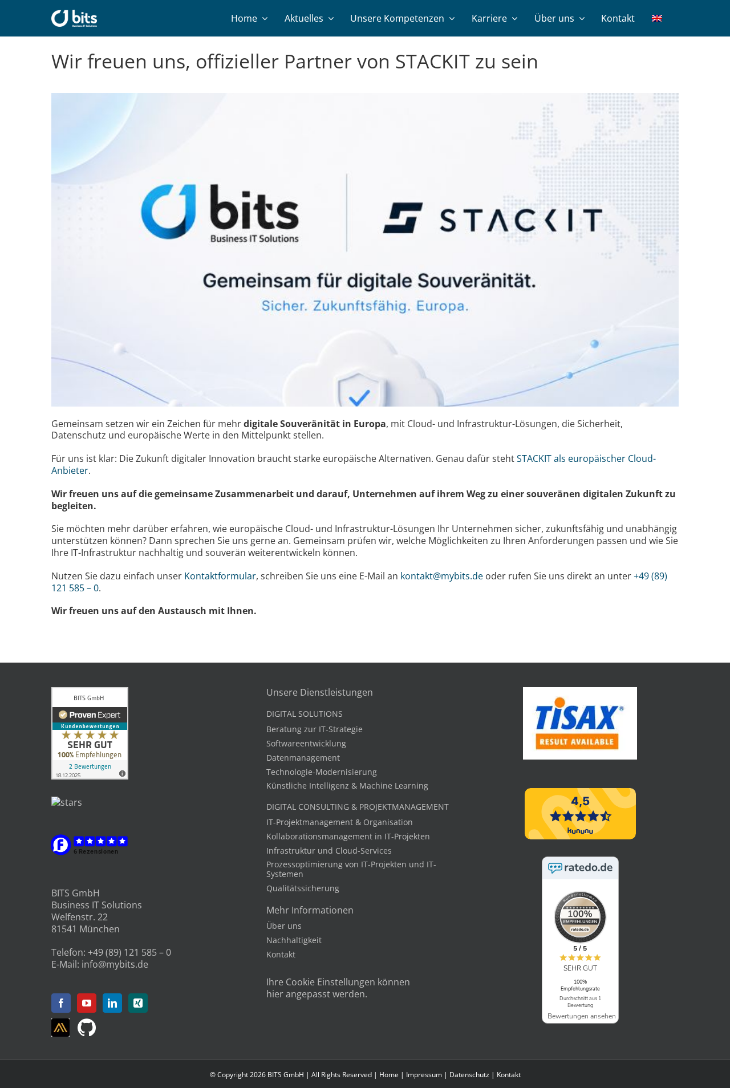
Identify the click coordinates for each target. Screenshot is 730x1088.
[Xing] (138, 1003)
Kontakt (280, 954)
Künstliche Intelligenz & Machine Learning (347, 785)
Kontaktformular (220, 576)
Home (389, 1074)
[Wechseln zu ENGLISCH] (657, 18)
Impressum (424, 1074)
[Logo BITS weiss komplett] (74, 14)
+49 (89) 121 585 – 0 (129, 952)
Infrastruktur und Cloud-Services (329, 850)
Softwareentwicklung (306, 743)
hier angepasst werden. (316, 994)
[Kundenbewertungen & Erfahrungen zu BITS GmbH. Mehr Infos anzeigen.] (89, 693)
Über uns (284, 925)
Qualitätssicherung (302, 888)
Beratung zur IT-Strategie (314, 729)
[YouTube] (86, 1003)
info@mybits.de (115, 964)
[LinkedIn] (112, 1003)
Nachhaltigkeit (294, 940)
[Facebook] (61, 1003)
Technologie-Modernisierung (321, 771)
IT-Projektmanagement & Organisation (339, 822)
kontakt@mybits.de (441, 576)
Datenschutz (469, 1074)
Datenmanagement (303, 757)
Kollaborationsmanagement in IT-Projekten (348, 836)
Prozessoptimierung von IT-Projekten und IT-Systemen (351, 869)
